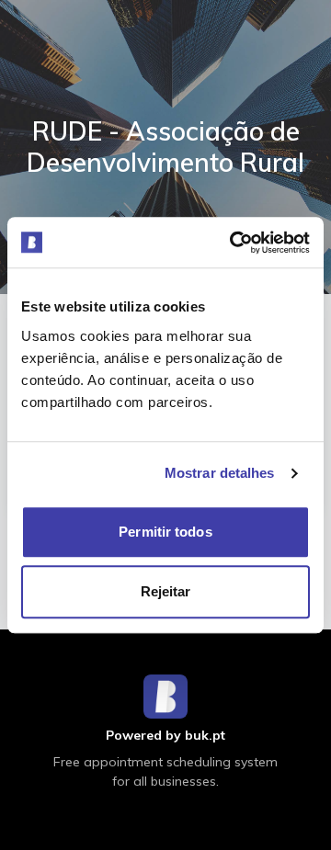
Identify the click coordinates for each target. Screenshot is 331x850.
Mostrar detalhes (220, 473)
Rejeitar (166, 591)
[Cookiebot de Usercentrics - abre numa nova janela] (233, 243)
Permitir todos (165, 531)
